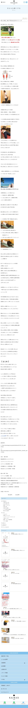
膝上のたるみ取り (6, 510)
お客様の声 (4, 525)
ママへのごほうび (5, 527)
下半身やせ (4, 501)
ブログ (3, 512)
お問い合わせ (23, 703)
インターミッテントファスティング (9, 516)
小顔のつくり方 (5, 518)
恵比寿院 (4, 703)
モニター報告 (4, 676)
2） (7, 327)
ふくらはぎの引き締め (7, 509)
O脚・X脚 (5, 506)
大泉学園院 (14, 703)
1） (7, 273)
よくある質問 (4, 659)
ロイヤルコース (5, 692)
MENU (4, 2)
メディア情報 (4, 672)
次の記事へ (17, 494)
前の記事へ (10, 494)
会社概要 (3, 666)
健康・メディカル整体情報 (7, 519)
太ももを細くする (6, 503)
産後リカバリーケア (6, 515)
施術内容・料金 (5, 656)
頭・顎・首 (4, 688)
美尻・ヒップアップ (6, 505)
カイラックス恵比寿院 (5, 463)
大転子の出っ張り (6, 502)
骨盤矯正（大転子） (6, 685)
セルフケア (5, 514)
